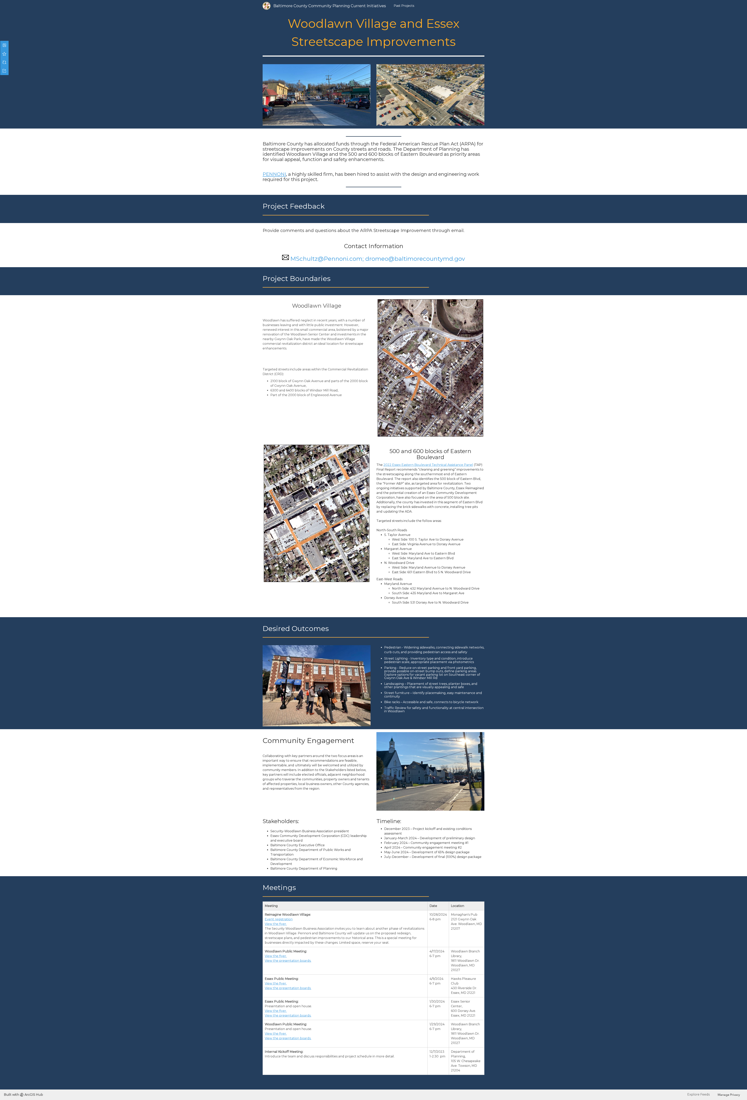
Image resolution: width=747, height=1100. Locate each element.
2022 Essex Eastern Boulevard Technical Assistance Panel (428, 465)
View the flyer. (276, 924)
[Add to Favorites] (4, 53)
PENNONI (274, 174)
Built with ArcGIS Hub (23, 1094)
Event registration (279, 919)
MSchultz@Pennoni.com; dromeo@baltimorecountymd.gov (377, 258)
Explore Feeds (698, 1094)
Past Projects (404, 6)
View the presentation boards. (288, 961)
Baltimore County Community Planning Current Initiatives (329, 6)
